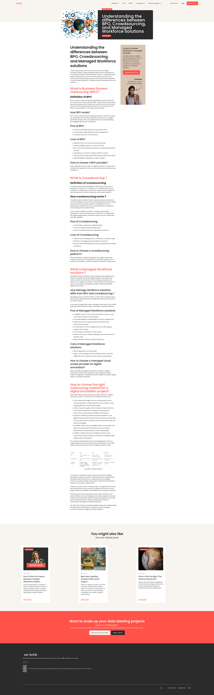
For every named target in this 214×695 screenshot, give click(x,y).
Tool (123, 3)
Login (182, 3)
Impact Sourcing (107, 9)
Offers (130, 3)
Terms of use (172, 688)
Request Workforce (131, 72)
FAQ (189, 688)
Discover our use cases (99, 633)
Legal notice (181, 688)
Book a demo (118, 633)
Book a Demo (192, 3)
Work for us (174, 3)
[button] (115, 3)
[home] (19, 3)
